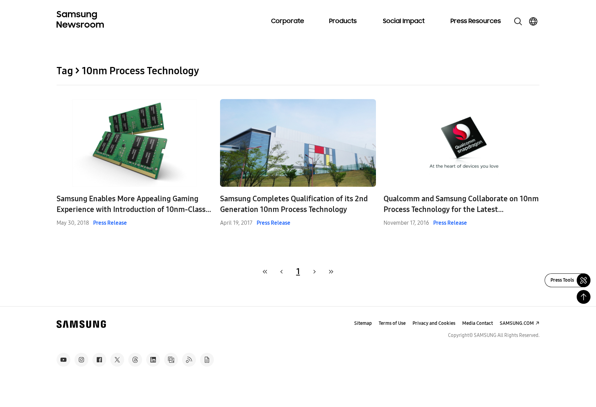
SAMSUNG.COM (517, 323)
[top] (583, 297)
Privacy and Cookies (434, 323)
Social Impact (404, 21)
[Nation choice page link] (533, 21)
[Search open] (518, 21)
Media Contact (477, 323)
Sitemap (363, 323)
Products (343, 21)
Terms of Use (392, 323)
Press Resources (475, 21)
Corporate (287, 21)
